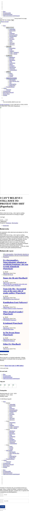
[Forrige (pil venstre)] (0, 510)
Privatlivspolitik (7, 375)
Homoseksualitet (13, 410)
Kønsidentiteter (13, 411)
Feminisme (6, 104)
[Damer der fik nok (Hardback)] (8, 274)
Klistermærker (12, 456)
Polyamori (11, 414)
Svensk (11, 449)
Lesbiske (11, 412)
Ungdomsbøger (13, 443)
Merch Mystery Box (14, 453)
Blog (4, 374)
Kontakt (5, 467)
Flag (10, 454)
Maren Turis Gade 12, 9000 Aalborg (14, 365)
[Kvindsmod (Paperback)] (9, 320)
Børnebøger (12, 433)
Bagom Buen (6, 466)
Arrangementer (6, 463)
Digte (10, 435)
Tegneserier (12, 442)
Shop (4, 401)
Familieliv (11, 425)
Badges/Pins (12, 457)
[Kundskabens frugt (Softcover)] (11, 299)
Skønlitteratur (12, 440)
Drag (10, 407)
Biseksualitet (12, 405)
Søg (12, 20)
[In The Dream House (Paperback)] (8, 329)
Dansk (10, 446)
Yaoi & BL (12, 418)
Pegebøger (11, 439)
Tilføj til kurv (3, 221)
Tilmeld (2, 506)
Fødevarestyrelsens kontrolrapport (11, 378)
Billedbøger (12, 431)
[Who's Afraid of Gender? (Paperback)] (13, 308)
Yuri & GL (12, 419)
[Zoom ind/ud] (0, 509)
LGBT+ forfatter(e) (14, 426)
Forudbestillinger (10, 459)
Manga (11, 438)
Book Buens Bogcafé (8, 464)
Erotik (10, 424)
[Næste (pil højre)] (2, 510)
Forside (2, 104)
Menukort (8, 461)
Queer (10, 415)
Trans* (11, 417)
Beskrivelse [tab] (6, 225)
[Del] (3, 509)
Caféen (5, 460)
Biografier (11, 432)
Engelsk (11, 447)
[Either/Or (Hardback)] (9, 340)
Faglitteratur (12, 436)
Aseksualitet (12, 404)
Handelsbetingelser (7, 377)
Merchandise (15, 223)
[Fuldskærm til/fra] (2, 509)
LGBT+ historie (13, 428)
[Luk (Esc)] (5, 509)
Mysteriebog (12, 422)
